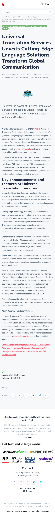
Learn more (27, 437)
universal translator (23, 149)
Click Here (27, 491)
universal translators (22, 336)
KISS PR (36, 129)
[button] (44, 4)
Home (3, 17)
